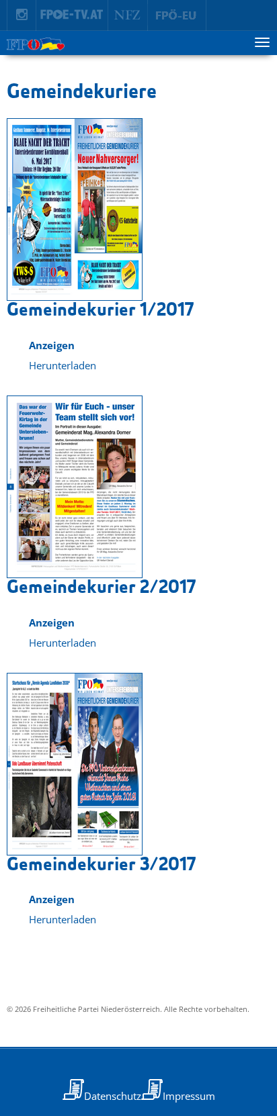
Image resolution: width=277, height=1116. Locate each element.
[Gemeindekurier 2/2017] (75, 487)
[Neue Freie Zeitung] (128, 15)
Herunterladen (62, 365)
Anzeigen (52, 345)
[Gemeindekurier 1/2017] (75, 209)
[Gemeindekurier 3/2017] (75, 764)
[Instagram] (21, 15)
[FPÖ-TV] (72, 15)
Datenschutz (112, 1096)
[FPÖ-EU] (177, 15)
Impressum (189, 1096)
